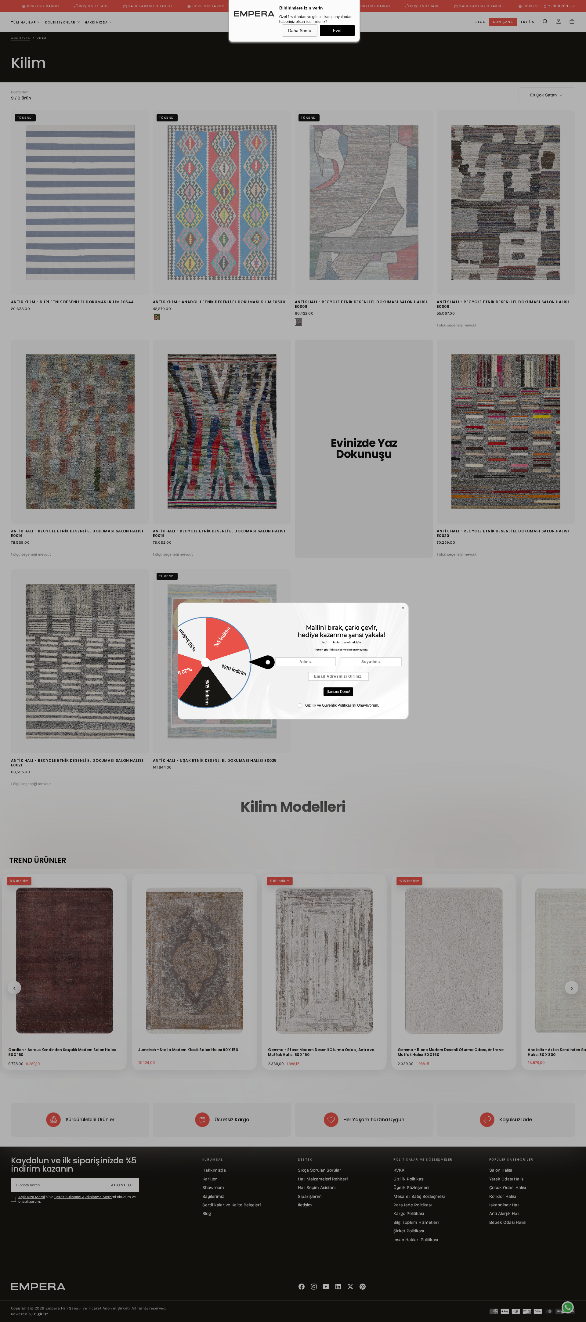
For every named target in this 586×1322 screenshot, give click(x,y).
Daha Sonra (299, 30)
